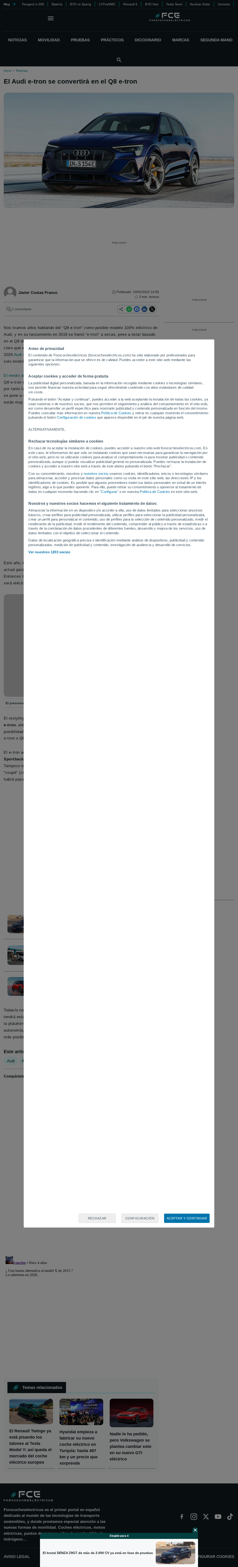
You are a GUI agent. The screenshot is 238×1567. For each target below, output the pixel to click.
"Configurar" (109, 492)
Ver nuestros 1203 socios (49, 552)
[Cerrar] (195, 1530)
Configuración (140, 1218)
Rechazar (97, 1218)
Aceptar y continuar (187, 1218)
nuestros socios (96, 474)
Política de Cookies (116, 413)
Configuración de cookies (76, 417)
